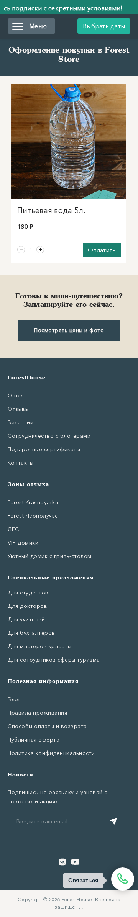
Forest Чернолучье (33, 515)
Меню (38, 26)
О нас (16, 395)
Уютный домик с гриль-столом (50, 556)
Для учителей (26, 619)
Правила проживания (37, 712)
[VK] (62, 862)
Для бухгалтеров (31, 632)
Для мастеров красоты (39, 646)
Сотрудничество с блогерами (49, 435)
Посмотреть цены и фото (69, 330)
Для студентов (28, 592)
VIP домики (23, 542)
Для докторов (27, 606)
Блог (14, 699)
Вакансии (20, 422)
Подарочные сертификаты (44, 449)
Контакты (20, 462)
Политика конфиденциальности (51, 753)
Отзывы (18, 409)
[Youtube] (75, 862)
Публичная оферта (33, 739)
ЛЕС (13, 529)
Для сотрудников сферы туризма (54, 659)
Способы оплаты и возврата (47, 726)
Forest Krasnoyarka (33, 502)
